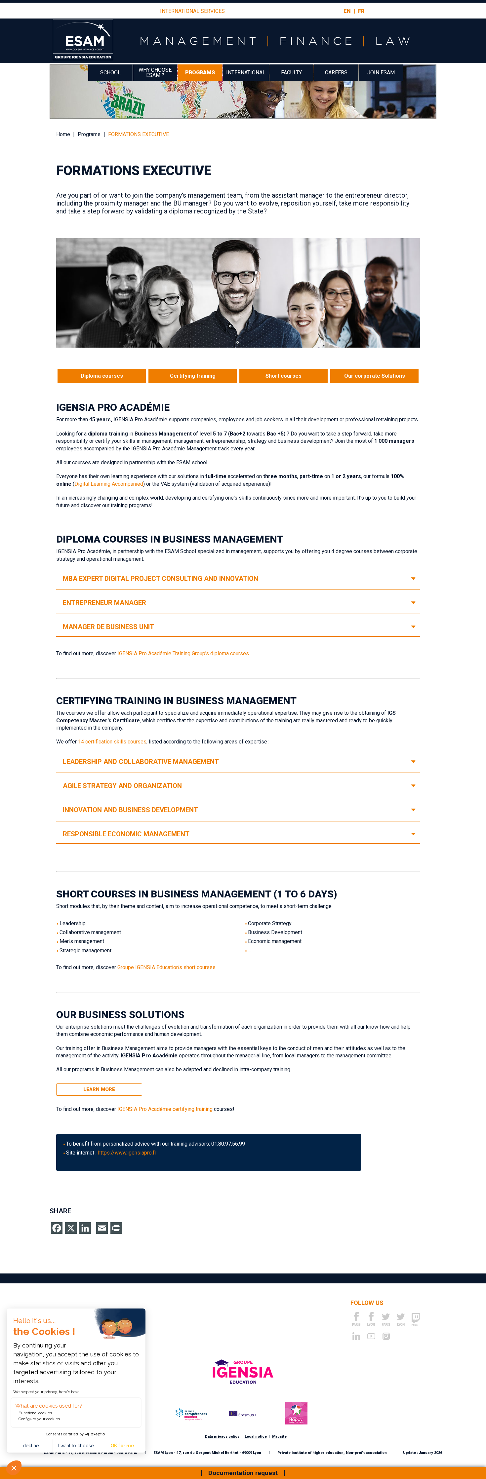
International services (192, 11)
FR (361, 11)
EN (347, 11)
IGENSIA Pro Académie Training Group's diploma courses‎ (183, 653)
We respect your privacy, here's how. (46, 1391)
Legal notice (256, 1436)
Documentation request (243, 1473)
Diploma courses (102, 376)
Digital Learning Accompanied (108, 484)
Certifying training (193, 376)
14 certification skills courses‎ (112, 742)
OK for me (122, 1445)
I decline (29, 1445)
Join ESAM (381, 72)
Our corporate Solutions (374, 376)
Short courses (283, 376)
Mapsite (279, 1436)
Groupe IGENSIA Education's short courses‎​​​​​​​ (166, 967)
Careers (336, 72)
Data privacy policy (222, 1436)
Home (63, 134)
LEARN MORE (99, 1089)
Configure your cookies (39, 1419)
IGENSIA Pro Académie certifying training (165, 1109)
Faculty (291, 72)
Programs (200, 72)
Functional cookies (35, 1413)
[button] (14, 1468)
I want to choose (76, 1445)
